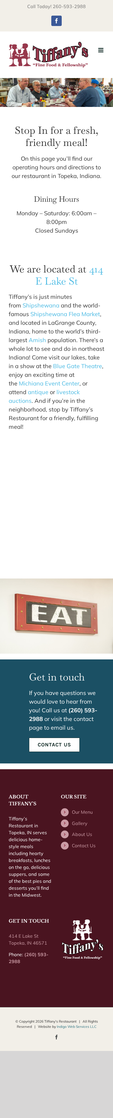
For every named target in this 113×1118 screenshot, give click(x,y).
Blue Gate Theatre (77, 366)
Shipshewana (41, 305)
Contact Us (84, 845)
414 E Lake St (69, 275)
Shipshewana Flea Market (65, 314)
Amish (37, 340)
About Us (82, 834)
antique (38, 392)
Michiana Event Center (49, 383)
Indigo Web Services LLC (76, 1026)
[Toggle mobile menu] (101, 50)
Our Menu (82, 812)
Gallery (80, 823)
